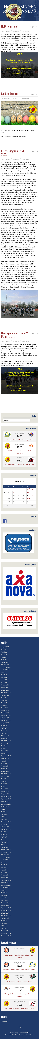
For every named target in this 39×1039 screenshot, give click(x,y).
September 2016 (6, 885)
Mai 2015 (4, 923)
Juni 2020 (4, 781)
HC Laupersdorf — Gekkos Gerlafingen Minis (19, 440)
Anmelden (4, 1021)
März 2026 (4, 659)
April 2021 (4, 761)
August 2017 (5, 860)
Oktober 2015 (5, 913)
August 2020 (5, 776)
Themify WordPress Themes (26, 1035)
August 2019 (5, 806)
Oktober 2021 (5, 758)
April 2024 (4, 705)
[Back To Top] (19, 1028)
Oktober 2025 (5, 665)
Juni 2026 (4, 652)
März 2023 (4, 733)
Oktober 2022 (5, 738)
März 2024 (4, 708)
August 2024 (5, 695)
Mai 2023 (4, 728)
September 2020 (6, 773)
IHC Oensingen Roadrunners (19, 1032)
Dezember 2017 (6, 849)
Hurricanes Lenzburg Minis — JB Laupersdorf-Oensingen (19, 969)
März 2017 (4, 872)
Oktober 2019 (5, 801)
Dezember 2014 (6, 933)
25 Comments (25, 98)
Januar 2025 (4, 687)
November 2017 (6, 852)
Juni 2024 (4, 700)
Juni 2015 (4, 920)
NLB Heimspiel (9, 26)
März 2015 (4, 928)
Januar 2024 (4, 713)
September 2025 (6, 667)
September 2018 (6, 829)
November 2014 (6, 936)
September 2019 (6, 804)
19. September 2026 (19, 975)
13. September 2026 (19, 457)
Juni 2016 (4, 893)
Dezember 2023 (6, 715)
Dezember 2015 (6, 908)
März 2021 (4, 763)
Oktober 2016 (5, 882)
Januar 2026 (4, 662)
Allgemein (16, 31)
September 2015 (6, 915)
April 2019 (4, 816)
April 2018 (4, 839)
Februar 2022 (5, 753)
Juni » (32, 506)
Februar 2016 (5, 903)
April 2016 (4, 898)
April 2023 (4, 730)
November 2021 (6, 756)
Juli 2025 (3, 672)
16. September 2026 (19, 987)
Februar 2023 (5, 735)
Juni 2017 (4, 865)
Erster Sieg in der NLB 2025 (13, 152)
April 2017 (4, 870)
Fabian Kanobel (5, 31)
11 (32, 492)
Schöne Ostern (9, 93)
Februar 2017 (5, 875)
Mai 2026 (4, 654)
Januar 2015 (4, 931)
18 (32, 495)
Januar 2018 (4, 847)
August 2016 (5, 888)
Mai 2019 (4, 814)
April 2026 (4, 657)
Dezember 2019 (6, 796)
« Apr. (6, 506)
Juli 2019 (3, 809)
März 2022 (4, 751)
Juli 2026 (3, 649)
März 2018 (4, 842)
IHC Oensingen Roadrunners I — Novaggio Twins (19, 464)
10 (27, 492)
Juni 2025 (4, 675)
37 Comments (25, 159)
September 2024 (6, 692)
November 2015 (6, 910)
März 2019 (4, 819)
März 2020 (4, 789)
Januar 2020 (4, 794)
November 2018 (6, 824)
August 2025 (5, 670)
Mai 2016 (4, 895)
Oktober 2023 (5, 718)
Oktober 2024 (5, 690)
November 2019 (6, 799)
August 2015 (5, 918)
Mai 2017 (4, 867)
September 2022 (6, 740)
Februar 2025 (5, 685)
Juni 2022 (4, 746)
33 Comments (25, 341)
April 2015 (4, 925)
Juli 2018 (3, 832)
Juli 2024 (3, 697)
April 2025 (4, 680)
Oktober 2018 (5, 827)
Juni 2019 (4, 811)
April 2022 (4, 748)
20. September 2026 (19, 963)
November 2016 (6, 880)
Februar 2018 (5, 844)
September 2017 (6, 857)
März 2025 (4, 682)
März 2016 (4, 900)
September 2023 (6, 720)
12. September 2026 (19, 433)
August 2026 (5, 647)
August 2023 (5, 723)
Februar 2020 (5, 791)
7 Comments (25, 31)
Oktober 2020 (5, 771)
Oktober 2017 (5, 855)
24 (27, 499)
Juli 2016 (3, 890)
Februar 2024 (5, 710)
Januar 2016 (4, 905)
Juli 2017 (3, 862)
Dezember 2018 (6, 822)
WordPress (15, 1035)
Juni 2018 (4, 834)
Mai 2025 (4, 677)
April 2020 (4, 786)
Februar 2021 (5, 766)
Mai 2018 (4, 837)
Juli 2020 (3, 779)
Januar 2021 (4, 768)
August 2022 (5, 743)
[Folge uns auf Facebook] (5, 521)
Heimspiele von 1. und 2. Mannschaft (14, 335)
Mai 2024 (4, 703)
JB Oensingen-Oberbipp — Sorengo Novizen (19, 982)
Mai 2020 (4, 784)
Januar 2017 (4, 877)
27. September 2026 (19, 948)
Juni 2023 (4, 725)
